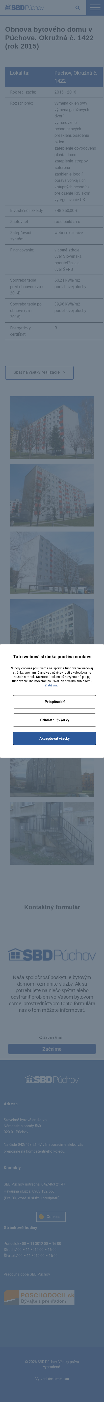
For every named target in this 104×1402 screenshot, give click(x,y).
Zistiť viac (52, 685)
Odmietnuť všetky (54, 720)
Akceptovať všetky (54, 738)
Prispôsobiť (55, 702)
